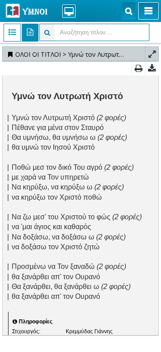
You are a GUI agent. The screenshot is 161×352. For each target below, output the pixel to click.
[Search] (129, 11)
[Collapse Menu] (148, 11)
